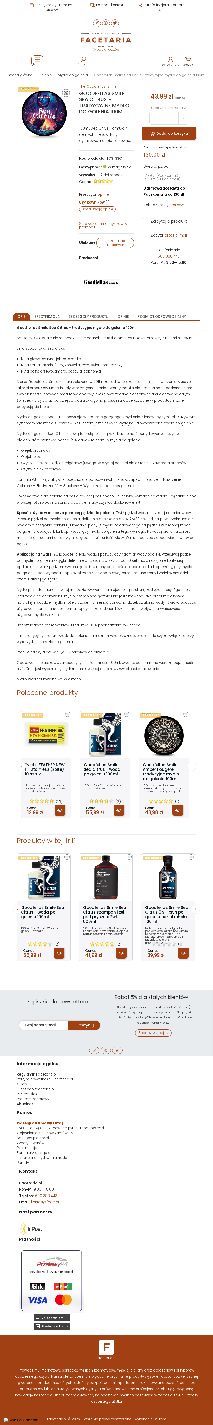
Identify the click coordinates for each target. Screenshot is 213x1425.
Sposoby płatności (33, 1138)
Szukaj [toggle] (83, 64)
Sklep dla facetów (106, 50)
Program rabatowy (33, 1099)
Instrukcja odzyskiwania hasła (42, 1157)
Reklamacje (27, 1147)
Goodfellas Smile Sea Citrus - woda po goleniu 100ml (102, 769)
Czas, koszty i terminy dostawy (53, 7)
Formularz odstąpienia (36, 1152)
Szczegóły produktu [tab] (89, 316)
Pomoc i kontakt (109, 5)
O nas (22, 1084)
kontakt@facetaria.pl (48, 1202)
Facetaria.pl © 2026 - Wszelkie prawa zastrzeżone (89, 1419)
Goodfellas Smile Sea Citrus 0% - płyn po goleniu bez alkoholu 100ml (166, 914)
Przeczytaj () (94, 198)
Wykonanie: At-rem (150, 1419)
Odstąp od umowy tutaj (40, 1123)
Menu (37, 64)
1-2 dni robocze (111, 175)
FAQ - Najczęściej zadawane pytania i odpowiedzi (60, 1128)
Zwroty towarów (30, 1142)
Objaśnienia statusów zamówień (45, 1133)
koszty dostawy (171, 204)
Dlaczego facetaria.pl (36, 1089)
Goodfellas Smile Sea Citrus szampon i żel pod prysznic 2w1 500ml (104, 914)
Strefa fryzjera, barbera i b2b (165, 7)
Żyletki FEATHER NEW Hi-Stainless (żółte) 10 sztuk (45, 769)
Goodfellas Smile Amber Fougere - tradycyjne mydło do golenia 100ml (161, 771)
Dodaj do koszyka (172, 133)
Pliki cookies (27, 1094)
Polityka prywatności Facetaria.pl (45, 1079)
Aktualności (26, 1104)
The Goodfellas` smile (98, 86)
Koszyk (188, 65)
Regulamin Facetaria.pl (37, 1074)
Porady (23, 1162)
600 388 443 (169, 256)
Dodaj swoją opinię (97, 209)
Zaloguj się (170, 65)
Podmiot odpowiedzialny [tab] (162, 316)
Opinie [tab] (123, 316)
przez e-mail (176, 235)
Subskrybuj (84, 1025)
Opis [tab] (21, 316)
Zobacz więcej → (153, 1032)
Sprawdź (103, 225)
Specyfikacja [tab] (47, 316)
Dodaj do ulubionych (115, 243)
